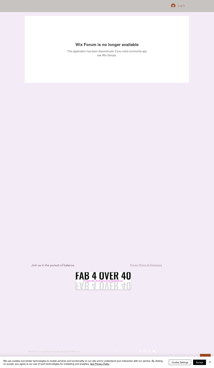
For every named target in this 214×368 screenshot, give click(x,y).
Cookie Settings (180, 362)
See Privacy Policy (100, 363)
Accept (199, 362)
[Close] (210, 362)
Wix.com (76, 351)
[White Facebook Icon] (140, 351)
